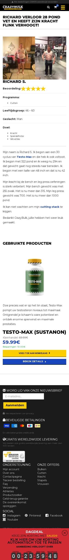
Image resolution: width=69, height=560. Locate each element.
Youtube (12, 519)
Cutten (41, 473)
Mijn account (11, 469)
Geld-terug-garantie (15, 498)
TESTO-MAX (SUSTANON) (34, 332)
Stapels (42, 480)
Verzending (10, 487)
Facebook (56, 515)
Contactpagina (12, 476)
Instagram (13, 515)
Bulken (41, 469)
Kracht (41, 476)
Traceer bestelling (14, 480)
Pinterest (35, 515)
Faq (5, 484)
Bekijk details (33, 361)
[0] (55, 6)
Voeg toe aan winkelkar (33, 353)
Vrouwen (43, 484)
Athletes (8, 491)
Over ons (8, 473)
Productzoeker (12, 495)
